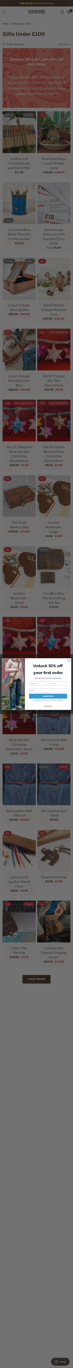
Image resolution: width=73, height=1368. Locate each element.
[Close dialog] (68, 660)
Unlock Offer (48, 696)
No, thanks (47, 706)
